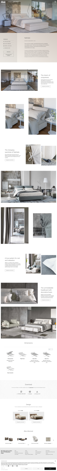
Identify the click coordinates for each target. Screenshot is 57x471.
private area (31, 387)
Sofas (36, 450)
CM (49, 349)
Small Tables (21, 443)
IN (52, 349)
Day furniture (47, 450)
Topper (26, 450)
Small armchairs (34, 443)
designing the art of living (49, 454)
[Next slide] (53, 440)
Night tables (8, 443)
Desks (36, 454)
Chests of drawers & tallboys (29, 454)
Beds (15, 450)
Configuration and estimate (45, 86)
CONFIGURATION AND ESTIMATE (9, 55)
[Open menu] (55, 2)
